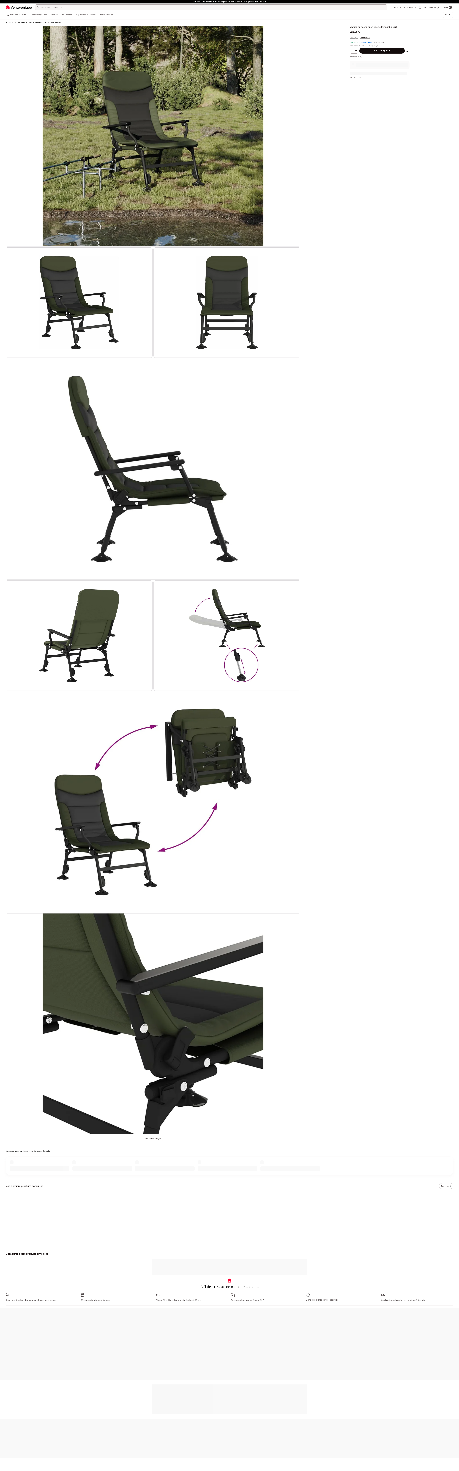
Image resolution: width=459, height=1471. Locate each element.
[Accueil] (6, 22)
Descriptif (354, 37)
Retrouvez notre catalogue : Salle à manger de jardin (28, 1151)
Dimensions (365, 37)
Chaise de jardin (54, 22)
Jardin (11, 22)
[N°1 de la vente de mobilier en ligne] (19, 7)
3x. (359, 56)
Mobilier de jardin (21, 22)
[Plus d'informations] (377, 46)
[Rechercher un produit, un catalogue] (37, 7)
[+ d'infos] (361, 56)
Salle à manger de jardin (38, 22)
